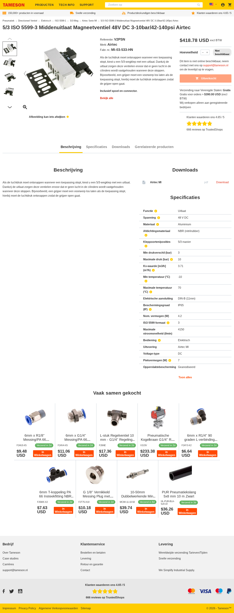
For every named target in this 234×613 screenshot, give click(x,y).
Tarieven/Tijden (198, 552)
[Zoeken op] (199, 5)
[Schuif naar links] (92, 74)
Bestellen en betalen (93, 552)
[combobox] (154, 5)
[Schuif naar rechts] (25, 74)
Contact (85, 570)
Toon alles (185, 377)
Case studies (11, 558)
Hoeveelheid (189, 52)
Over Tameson (11, 552)
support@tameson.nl (215, 65)
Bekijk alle (106, 98)
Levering (86, 558)
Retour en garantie (92, 564)
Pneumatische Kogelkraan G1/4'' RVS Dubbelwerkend (158, 440)
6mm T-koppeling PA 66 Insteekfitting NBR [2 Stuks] (55, 496)
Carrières (8, 564)
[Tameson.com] (14, 5)
